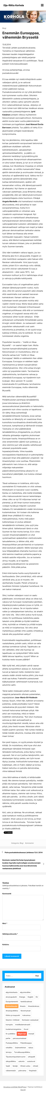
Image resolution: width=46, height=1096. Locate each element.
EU (37, 997)
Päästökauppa (26, 1043)
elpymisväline (25, 992)
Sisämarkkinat (20, 1048)
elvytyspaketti (11, 997)
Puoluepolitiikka (12, 1043)
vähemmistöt (11, 1071)
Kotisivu (5, 944)
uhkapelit (31, 1057)
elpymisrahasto (11, 992)
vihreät (35, 1066)
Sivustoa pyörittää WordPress (14, 1087)
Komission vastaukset (30, 1020)
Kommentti (6, 894)
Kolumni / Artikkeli (12, 1020)
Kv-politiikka (10, 1034)
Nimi (4, 923)
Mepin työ (22, 1034)
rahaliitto (9, 1048)
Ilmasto (22, 1006)
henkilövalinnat (26, 1002)
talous (30, 1048)
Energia (22, 997)
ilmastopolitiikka (12, 1011)
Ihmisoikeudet (11, 1006)
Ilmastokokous (33, 1006)
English (30, 997)
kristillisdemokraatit (22, 1025)
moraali (31, 1034)
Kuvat (26, 1029)
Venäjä (15, 1066)
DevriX (23, 1090)
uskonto (21, 1061)
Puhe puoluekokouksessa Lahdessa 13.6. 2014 (23, 852)
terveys (9, 1052)
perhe (8, 1038)
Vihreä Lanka (25, 1066)
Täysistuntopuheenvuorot (15, 1057)
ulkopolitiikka (11, 1061)
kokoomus (26, 1015)
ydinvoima (22, 1071)
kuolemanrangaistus (13, 1029)
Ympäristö (32, 1071)
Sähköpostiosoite (10, 934)
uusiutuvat (31, 1061)
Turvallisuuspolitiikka (22, 1052)
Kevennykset (26, 1011)
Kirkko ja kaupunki (13, 1015)
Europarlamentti (12, 1002)
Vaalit (8, 1066)
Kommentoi (29, 843)
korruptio (9, 1025)
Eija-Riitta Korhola (14, 5)
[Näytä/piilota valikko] (42, 5)
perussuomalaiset (19, 1038)
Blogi (4, 28)
